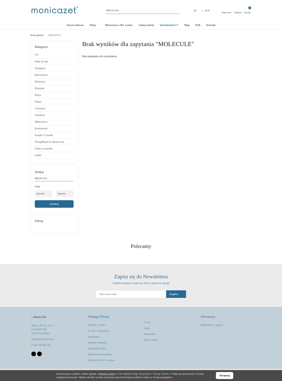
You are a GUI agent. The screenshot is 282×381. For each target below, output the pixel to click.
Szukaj (54, 204)
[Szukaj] (72, 179)
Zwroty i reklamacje (98, 330)
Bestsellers (150, 334)
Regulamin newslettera (100, 354)
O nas (147, 322)
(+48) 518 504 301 (41, 345)
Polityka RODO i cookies (101, 360)
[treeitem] (54, 55)
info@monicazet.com (42, 339)
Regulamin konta (97, 348)
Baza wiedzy (151, 340)
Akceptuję (224, 375)
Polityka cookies (96, 325)
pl (195, 10)
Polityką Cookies (107, 374)
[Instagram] (39, 354)
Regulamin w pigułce (212, 325)
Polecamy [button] (141, 246)
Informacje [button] (208, 316)
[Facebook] (33, 354)
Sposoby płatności (97, 342)
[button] (94, 25)
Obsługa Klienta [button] (98, 316)
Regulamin (93, 336)
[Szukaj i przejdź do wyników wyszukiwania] (178, 10)
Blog (146, 328)
